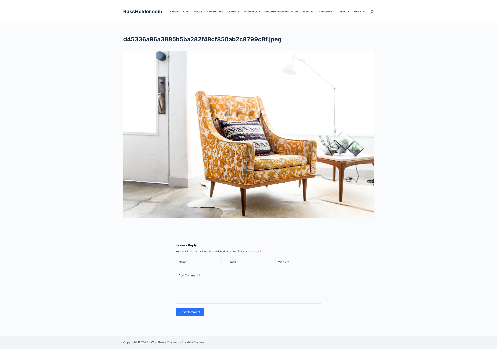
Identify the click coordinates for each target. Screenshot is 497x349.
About (174, 11)
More (357, 11)
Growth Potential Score (281, 11)
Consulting (215, 11)
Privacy (344, 11)
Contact (233, 11)
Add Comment (189, 275)
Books (198, 11)
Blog (186, 11)
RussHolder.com (142, 11)
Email (232, 262)
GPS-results (252, 11)
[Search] (372, 11)
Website (283, 262)
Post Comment (190, 312)
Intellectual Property (318, 11)
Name (183, 262)
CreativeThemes (193, 342)
